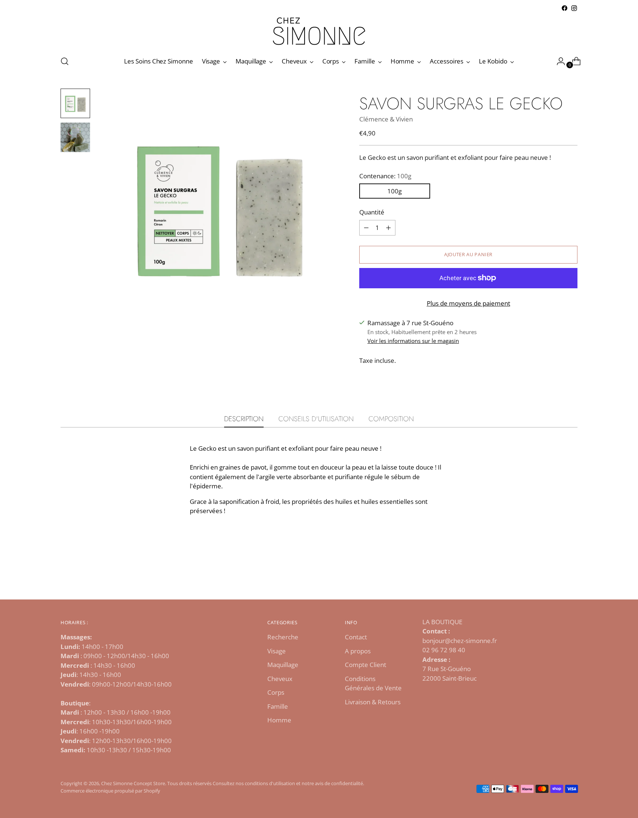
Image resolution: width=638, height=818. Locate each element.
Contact (356, 637)
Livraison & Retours (373, 702)
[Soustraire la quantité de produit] (388, 227)
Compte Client (365, 664)
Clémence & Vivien (386, 119)
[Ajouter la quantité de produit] (366, 227)
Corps (275, 692)
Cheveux (279, 678)
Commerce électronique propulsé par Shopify (110, 790)
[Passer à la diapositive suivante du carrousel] (571, 574)
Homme (279, 720)
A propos (358, 651)
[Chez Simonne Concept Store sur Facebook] (564, 8)
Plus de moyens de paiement (468, 303)
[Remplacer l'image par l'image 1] (75, 103)
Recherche (282, 637)
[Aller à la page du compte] (557, 61)
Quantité (371, 212)
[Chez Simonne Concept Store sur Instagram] (574, 8)
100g (394, 191)
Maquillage (282, 664)
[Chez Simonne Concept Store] (319, 31)
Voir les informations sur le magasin (413, 340)
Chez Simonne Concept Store (133, 783)
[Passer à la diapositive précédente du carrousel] (554, 574)
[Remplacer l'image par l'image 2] (75, 137)
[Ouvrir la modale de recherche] (64, 61)
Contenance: (385, 176)
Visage (276, 651)
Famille (277, 706)
